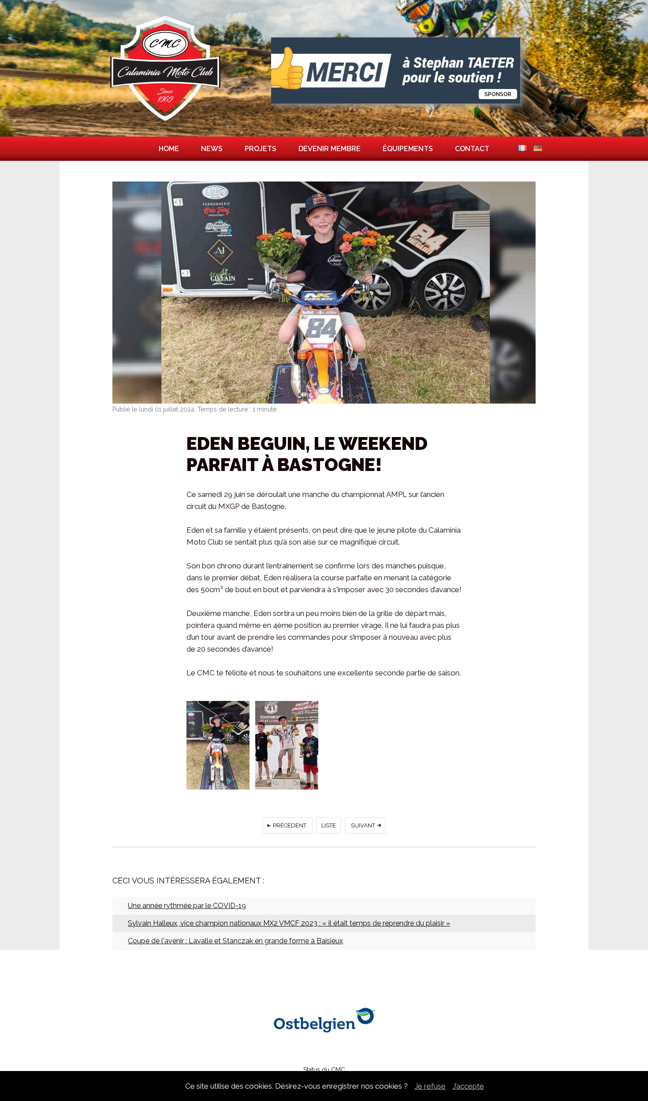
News (212, 149)
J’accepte (468, 1086)
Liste (328, 825)
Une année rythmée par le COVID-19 (187, 905)
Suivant (363, 825)
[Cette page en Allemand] (537, 148)
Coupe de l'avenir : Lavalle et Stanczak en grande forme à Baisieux (235, 941)
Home (169, 149)
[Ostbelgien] (324, 1046)
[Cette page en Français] (522, 148)
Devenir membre (329, 149)
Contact (472, 149)
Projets (260, 149)
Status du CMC (324, 1069)
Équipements (408, 149)
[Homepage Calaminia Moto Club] (165, 121)
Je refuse (430, 1086)
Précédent (289, 825)
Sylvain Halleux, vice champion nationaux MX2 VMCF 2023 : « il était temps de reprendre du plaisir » (289, 923)
